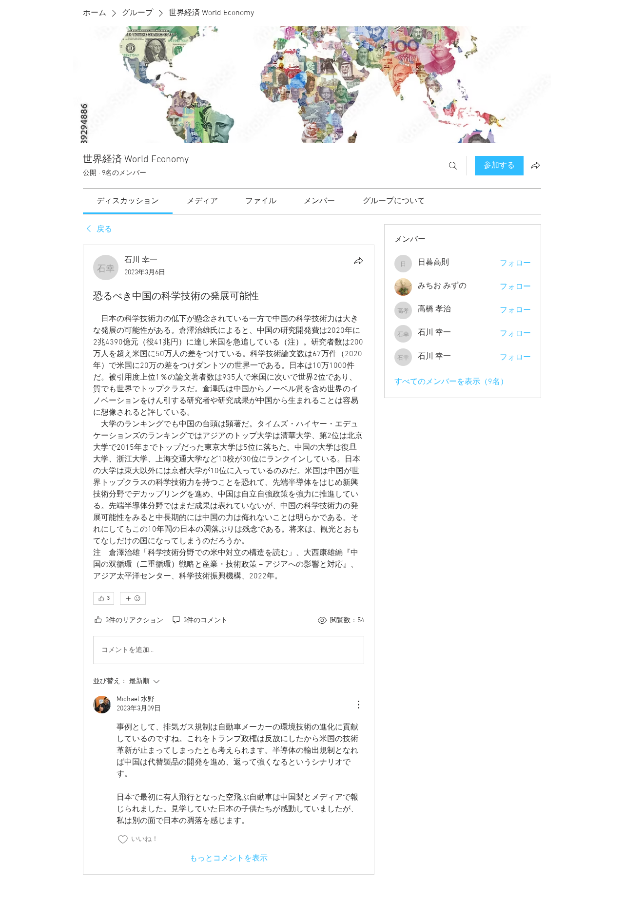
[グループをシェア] (535, 165)
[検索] (453, 165)
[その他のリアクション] (133, 598)
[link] (128, 201)
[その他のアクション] (358, 704)
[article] (228, 559)
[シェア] (358, 261)
